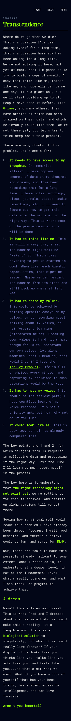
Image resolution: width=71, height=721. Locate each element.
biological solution (21, 636)
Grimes (9, 108)
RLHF (61, 541)
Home (38, 10)
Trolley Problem (23, 367)
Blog (51, 10)
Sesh (64, 10)
